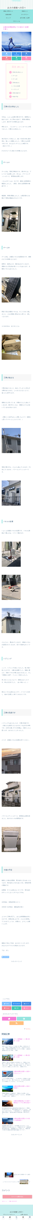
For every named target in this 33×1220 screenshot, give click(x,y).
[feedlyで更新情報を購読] (24, 1019)
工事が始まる (15, 82)
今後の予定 (15, 96)
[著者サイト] (9, 1019)
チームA (15, 75)
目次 (14, 67)
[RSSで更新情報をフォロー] (16, 1023)
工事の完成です (16, 93)
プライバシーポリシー (9, 1214)
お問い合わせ (24, 1214)
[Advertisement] (16, 979)
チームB (15, 79)
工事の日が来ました (17, 72)
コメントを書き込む (17, 1196)
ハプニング (16, 89)
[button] (29, 567)
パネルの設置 (16, 86)
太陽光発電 (6, 956)
